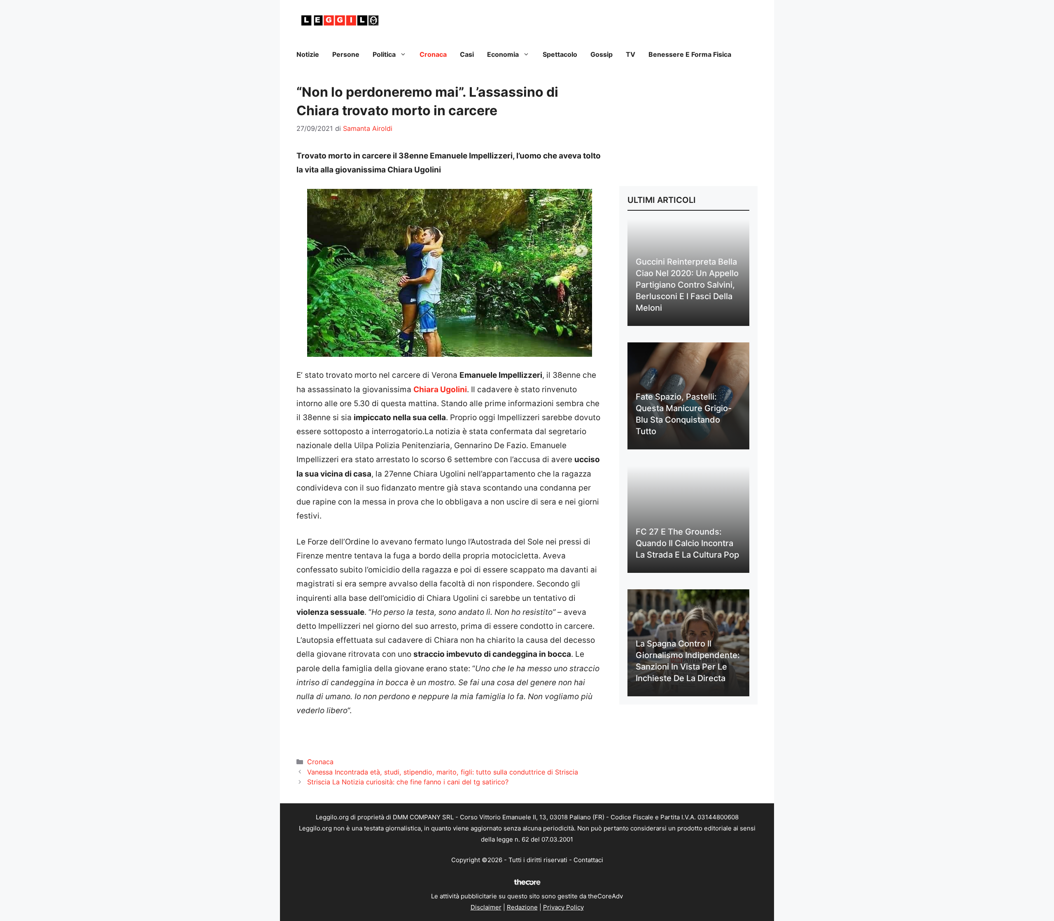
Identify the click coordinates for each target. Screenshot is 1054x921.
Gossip (601, 54)
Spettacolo (560, 54)
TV (630, 54)
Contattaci (588, 860)
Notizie (307, 54)
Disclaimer (486, 907)
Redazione (522, 907)
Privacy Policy (563, 907)
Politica (384, 54)
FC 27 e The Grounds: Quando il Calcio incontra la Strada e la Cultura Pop (687, 543)
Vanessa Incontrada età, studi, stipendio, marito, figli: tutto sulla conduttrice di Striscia (442, 772)
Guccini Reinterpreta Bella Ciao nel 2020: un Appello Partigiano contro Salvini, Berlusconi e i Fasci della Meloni (687, 285)
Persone (345, 54)
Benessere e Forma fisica (689, 54)
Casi (467, 54)
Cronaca (433, 54)
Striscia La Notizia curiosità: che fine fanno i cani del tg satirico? (407, 782)
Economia (503, 54)
